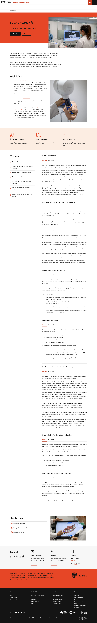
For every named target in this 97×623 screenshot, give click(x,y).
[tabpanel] (64, 180)
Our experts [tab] (51, 160)
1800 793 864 (74, 560)
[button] (90, 2)
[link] (13, 10)
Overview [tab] (44, 160)
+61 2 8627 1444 (75, 564)
